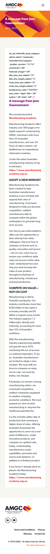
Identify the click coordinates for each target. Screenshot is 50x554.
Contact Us (40, 534)
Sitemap (27, 534)
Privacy (41, 530)
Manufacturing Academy (22, 118)
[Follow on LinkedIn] (7, 520)
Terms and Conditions (24, 530)
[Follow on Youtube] (14, 520)
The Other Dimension (35, 545)
